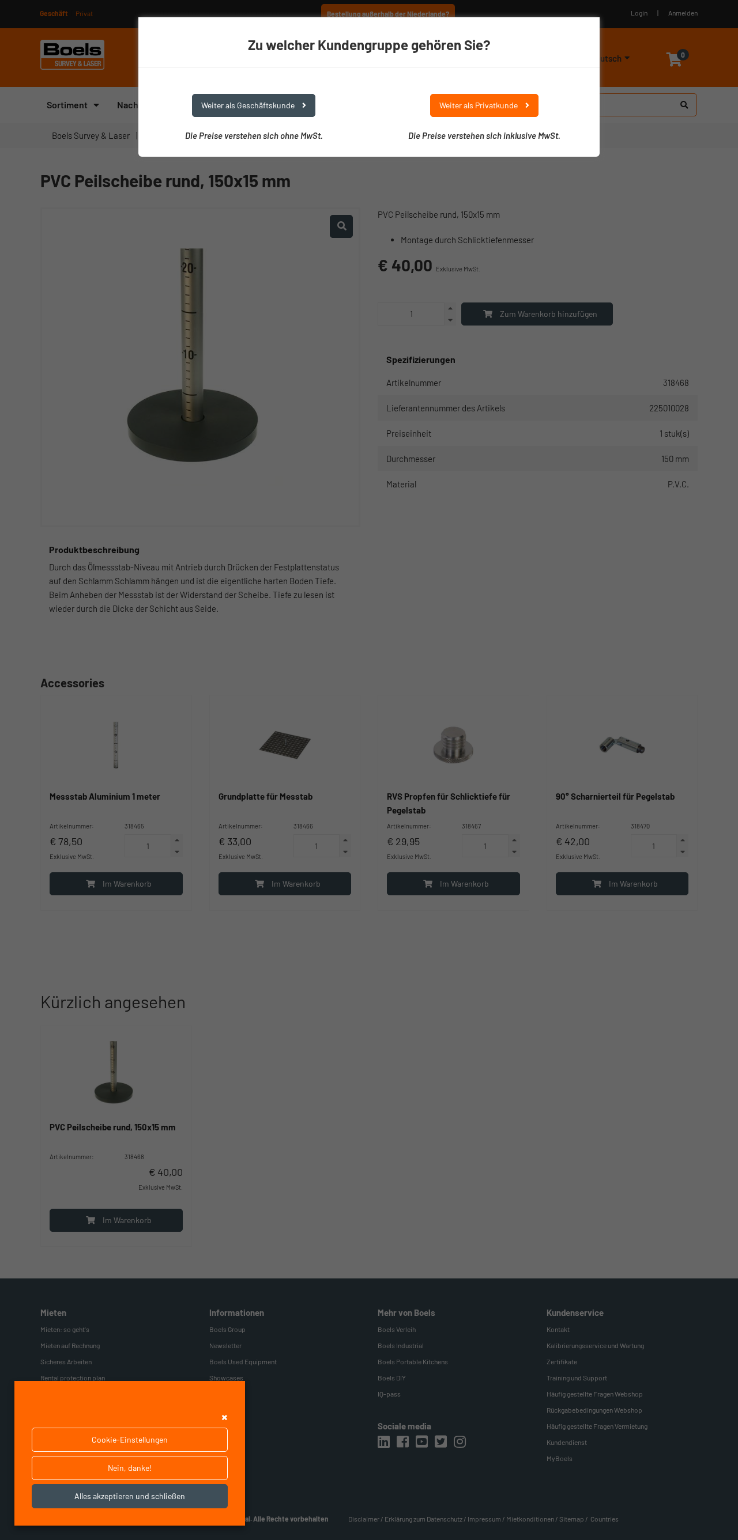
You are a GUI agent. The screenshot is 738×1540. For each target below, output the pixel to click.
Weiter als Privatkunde (479, 105)
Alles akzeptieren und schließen (129, 1496)
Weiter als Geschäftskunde (248, 105)
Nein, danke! (130, 1468)
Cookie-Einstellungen (130, 1439)
